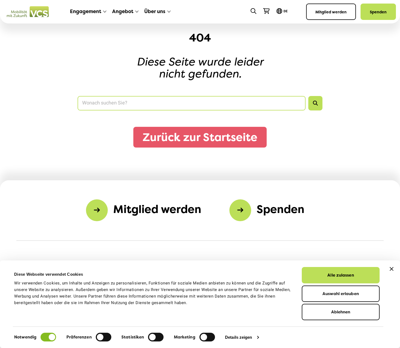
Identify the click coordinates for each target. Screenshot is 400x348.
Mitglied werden (331, 11)
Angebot (122, 11)
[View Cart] (266, 11)
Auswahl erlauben (340, 293)
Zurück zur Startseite (200, 137)
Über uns (154, 11)
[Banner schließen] (391, 269)
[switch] (103, 337)
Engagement (85, 11)
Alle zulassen (340, 275)
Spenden (378, 11)
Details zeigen (238, 337)
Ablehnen (340, 312)
